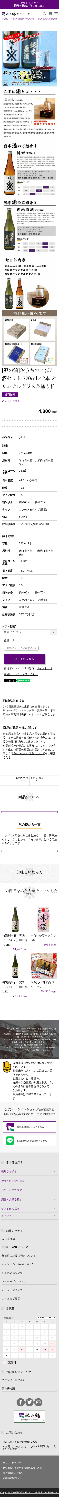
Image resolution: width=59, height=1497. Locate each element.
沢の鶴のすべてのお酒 (24, 19)
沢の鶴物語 (8, 1388)
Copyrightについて (12, 1478)
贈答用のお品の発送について (19, 1255)
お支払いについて (12, 1273)
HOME (5, 19)
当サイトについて (12, 1463)
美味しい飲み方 (36, 779)
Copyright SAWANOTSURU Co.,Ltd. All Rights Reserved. (29, 1492)
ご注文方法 (8, 1238)
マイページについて (13, 1281)
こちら (33, 1441)
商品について (22, 778)
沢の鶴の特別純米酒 (47, 19)
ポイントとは (44, 668)
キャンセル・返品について (29, 753)
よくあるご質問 (11, 1298)
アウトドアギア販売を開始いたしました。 (29, 4)
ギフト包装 (10, 626)
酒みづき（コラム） (13, 1379)
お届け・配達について (15, 1247)
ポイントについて (12, 1290)
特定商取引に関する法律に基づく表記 (22, 1468)
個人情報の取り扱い (13, 1473)
